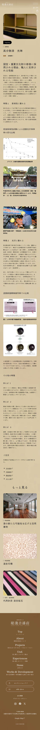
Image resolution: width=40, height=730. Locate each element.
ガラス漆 (8, 479)
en (37, 7)
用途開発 (7, 520)
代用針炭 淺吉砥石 (13, 600)
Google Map (19, 718)
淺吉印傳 (8, 563)
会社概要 (20, 696)
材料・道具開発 (9, 597)
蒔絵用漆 (8, 475)
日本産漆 (8, 468)
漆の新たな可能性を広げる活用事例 (19, 525)
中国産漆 (8, 472)
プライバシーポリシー (20, 698)
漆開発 (7, 47)
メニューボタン (35, 4)
